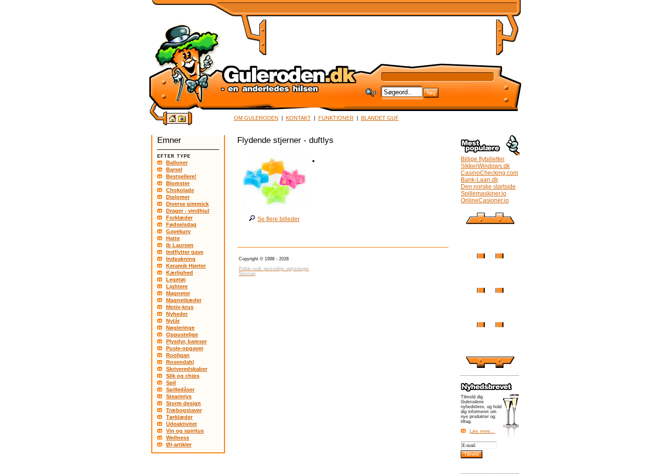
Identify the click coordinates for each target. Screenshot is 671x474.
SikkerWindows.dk (485, 166)
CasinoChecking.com (489, 172)
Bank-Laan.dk (479, 179)
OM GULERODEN (256, 118)
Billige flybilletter (482, 159)
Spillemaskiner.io (483, 193)
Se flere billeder (278, 219)
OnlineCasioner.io (485, 200)
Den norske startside (488, 186)
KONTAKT (298, 118)
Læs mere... (482, 431)
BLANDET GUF (380, 118)
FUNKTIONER (336, 118)
